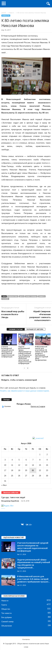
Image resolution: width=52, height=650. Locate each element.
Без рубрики (6, 617)
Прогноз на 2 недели (38, 406)
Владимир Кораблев (10, 501)
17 (5, 470)
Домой (3, 13)
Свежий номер (7, 622)
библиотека (12, 296)
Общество (5, 609)
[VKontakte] (23, 525)
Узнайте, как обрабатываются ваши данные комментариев (24, 391)
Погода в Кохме (24, 404)
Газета (4, 605)
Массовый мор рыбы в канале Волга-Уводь (12, 314)
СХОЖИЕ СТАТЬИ (15, 329)
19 (19, 470)
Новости (11, 13)
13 (26, 465)
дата (22, 296)
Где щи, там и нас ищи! (13, 497)
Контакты (26, 639)
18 (12, 470)
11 (12, 465)
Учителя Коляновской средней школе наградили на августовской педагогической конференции (7, 352)
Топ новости (6, 613)
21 (33, 470)
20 (26, 470)
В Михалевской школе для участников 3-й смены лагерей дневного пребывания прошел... (33, 579)
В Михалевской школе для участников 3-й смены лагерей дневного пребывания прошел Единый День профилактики (41, 353)
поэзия (5, 299)
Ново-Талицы (31, 296)
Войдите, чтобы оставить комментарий (19, 380)
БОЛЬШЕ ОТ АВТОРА (35, 329)
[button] (48, 4)
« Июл (4, 485)
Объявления (6, 626)
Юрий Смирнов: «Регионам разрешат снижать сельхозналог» (40, 316)
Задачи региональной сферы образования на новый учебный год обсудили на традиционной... (33, 563)
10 (5, 465)
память (42, 296)
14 (33, 465)
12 (19, 465)
